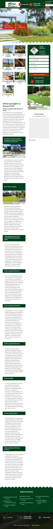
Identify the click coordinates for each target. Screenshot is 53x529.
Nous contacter (21, 26)
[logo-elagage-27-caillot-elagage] (11, 4)
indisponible (26, 4)
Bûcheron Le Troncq (25, 496)
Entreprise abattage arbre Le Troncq (27, 499)
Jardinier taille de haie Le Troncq (43, 497)
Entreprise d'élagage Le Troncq (10, 506)
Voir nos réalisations (9, 26)
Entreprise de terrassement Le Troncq (10, 502)
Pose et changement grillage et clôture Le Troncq (42, 502)
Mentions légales (35, 525)
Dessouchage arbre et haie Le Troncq (11, 498)
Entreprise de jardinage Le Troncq (27, 503)
